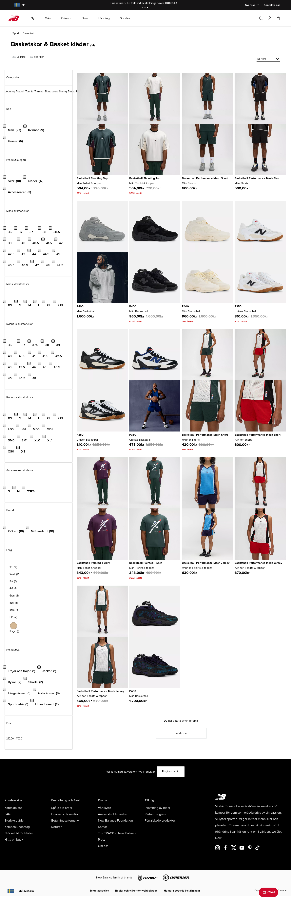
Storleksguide (14, 821)
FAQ (7, 814)
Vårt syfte (104, 808)
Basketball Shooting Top (92, 178)
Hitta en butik (14, 840)
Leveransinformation (65, 814)
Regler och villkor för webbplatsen (136, 890)
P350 (238, 306)
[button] (269, 18)
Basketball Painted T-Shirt (93, 563)
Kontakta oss (13, 808)
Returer (56, 827)
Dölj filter (21, 56)
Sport (15, 33)
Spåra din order (61, 808)
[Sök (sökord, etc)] (261, 18)
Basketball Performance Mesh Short (205, 178)
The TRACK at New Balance (117, 833)
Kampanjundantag (17, 827)
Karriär (102, 827)
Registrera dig (170, 771)
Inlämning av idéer (157, 808)
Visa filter (38, 56)
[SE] (15, 5)
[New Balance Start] (15, 18)
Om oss (103, 846)
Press (101, 840)
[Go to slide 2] (145, 8)
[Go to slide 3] (148, 8)
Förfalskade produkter (160, 821)
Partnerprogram (155, 814)
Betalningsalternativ (65, 821)
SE (26, 891)
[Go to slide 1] (143, 8)
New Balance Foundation (115, 821)
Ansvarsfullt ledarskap (113, 814)
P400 (80, 306)
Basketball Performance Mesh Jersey (205, 563)
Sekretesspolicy (99, 890)
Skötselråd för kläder (19, 833)
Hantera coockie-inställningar (182, 890)
